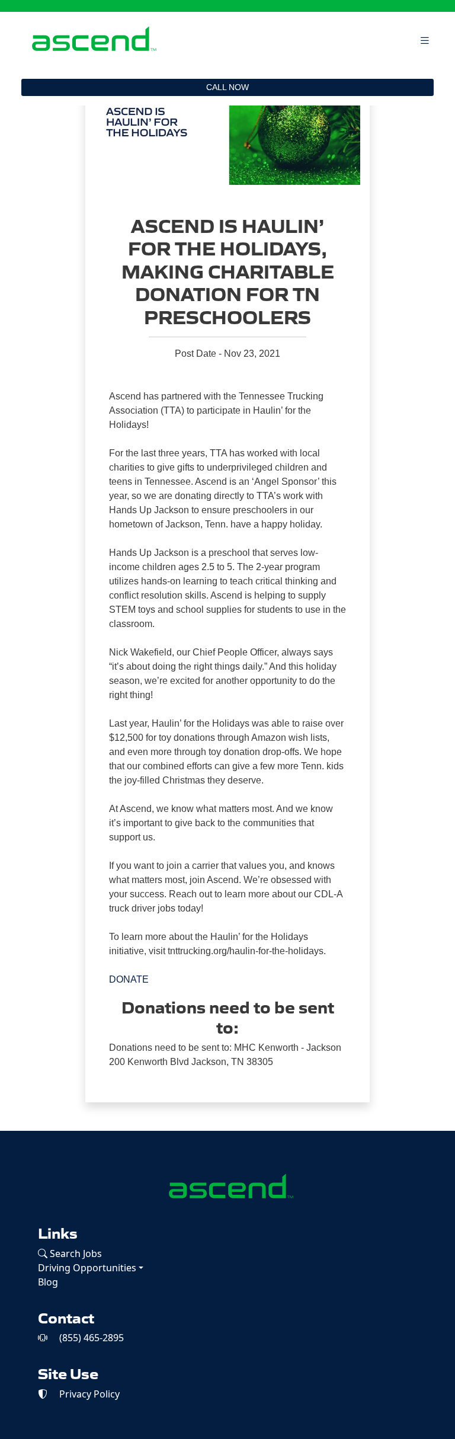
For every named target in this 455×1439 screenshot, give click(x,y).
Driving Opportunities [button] (87, 1267)
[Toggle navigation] (424, 40)
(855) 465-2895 (90, 1337)
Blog (48, 1281)
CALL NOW (227, 87)
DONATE (129, 979)
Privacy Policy (88, 1393)
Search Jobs (74, 1253)
